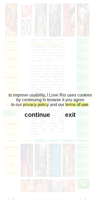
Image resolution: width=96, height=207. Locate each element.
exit (70, 114)
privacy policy (36, 104)
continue (37, 114)
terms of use (76, 104)
